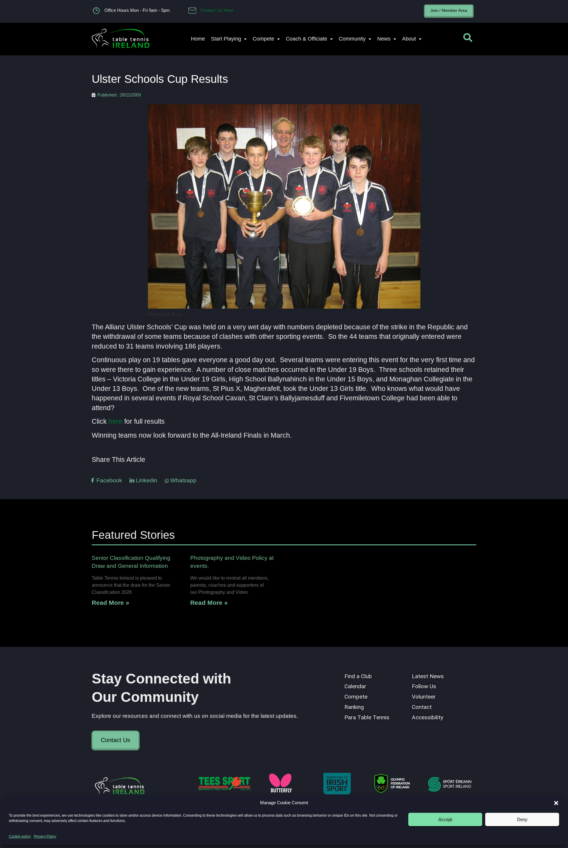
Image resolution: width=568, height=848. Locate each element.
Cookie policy (20, 836)
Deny (522, 819)
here (115, 421)
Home (198, 39)
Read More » (110, 602)
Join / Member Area (448, 10)
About (409, 39)
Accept (445, 819)
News (383, 39)
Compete (263, 39)
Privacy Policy (45, 836)
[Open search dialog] (468, 39)
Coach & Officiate (306, 39)
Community (352, 39)
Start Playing (226, 39)
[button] (556, 803)
